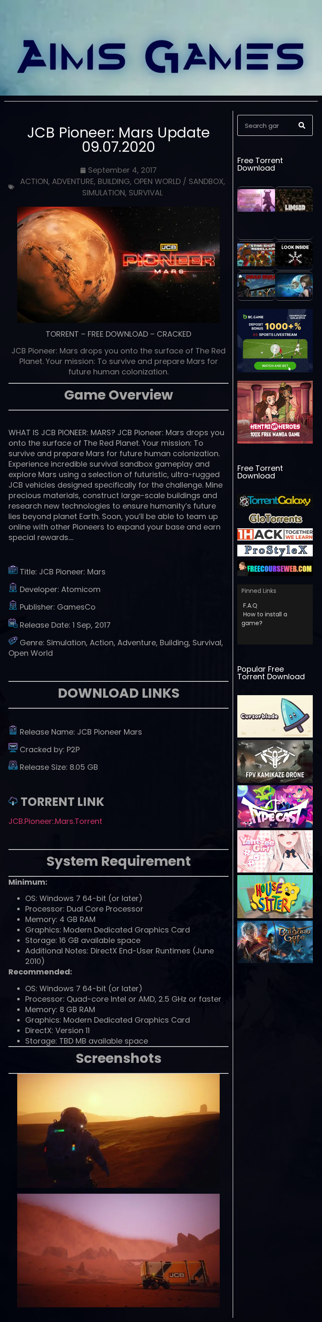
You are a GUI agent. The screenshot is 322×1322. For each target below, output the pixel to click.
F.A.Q (250, 605)
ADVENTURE (73, 181)
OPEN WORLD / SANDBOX (178, 181)
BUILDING (114, 181)
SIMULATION (103, 192)
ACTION (34, 181)
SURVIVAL (146, 192)
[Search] (301, 125)
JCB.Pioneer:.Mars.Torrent (55, 821)
